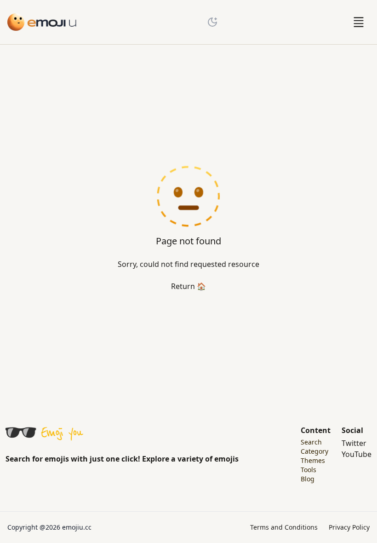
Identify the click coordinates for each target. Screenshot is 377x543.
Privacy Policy (349, 527)
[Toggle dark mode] (212, 22)
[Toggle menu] (359, 22)
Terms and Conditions (284, 527)
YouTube (356, 454)
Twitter (354, 443)
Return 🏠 (188, 286)
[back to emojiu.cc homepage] (42, 21)
